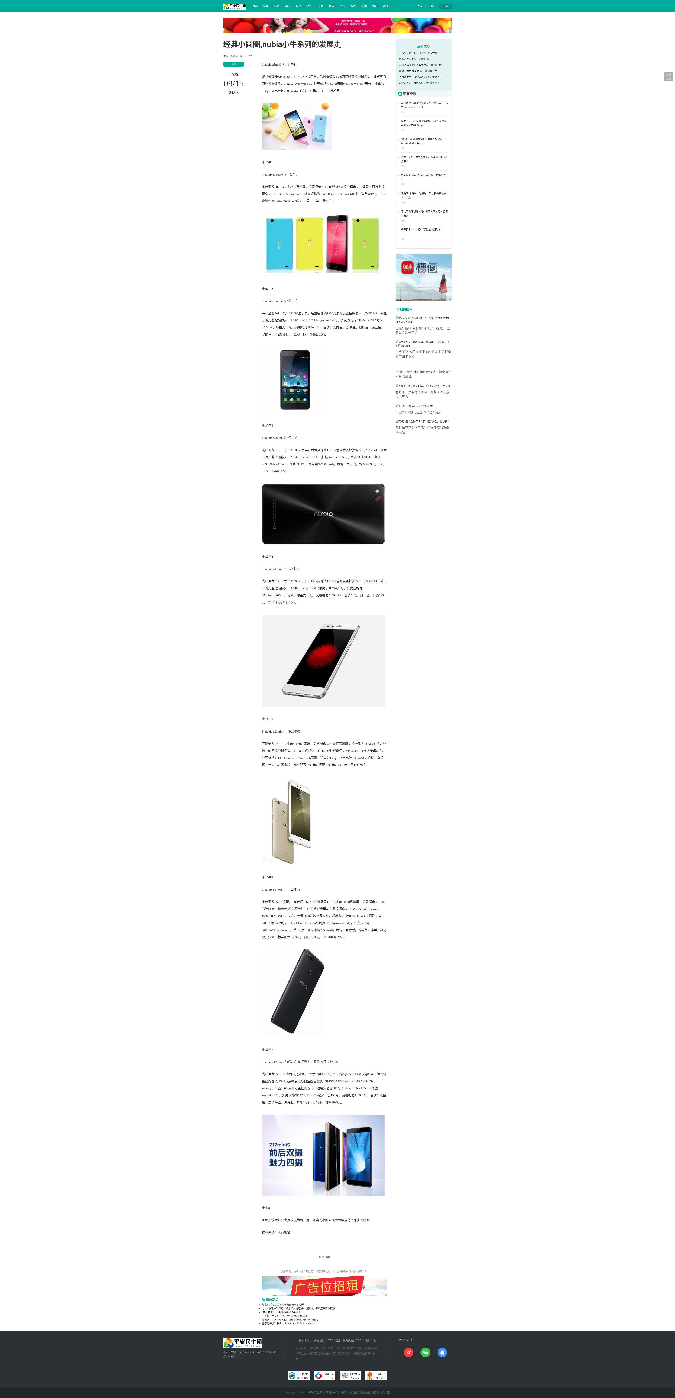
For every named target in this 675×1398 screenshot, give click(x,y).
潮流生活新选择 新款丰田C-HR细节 (418, 71)
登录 (420, 6)
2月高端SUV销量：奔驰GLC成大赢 (418, 53)
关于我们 (304, 1340)
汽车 (309, 6)
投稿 (445, 6)
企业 (342, 6)
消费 (375, 6)
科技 (298, 6)
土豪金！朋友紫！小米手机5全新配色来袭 (284, 1316)
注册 (431, 6)
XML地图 (334, 1340)
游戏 (353, 6)
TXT (359, 1340)
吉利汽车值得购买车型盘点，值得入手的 (421, 65)
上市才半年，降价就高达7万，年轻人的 (420, 77)
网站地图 (349, 1340)
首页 (255, 6)
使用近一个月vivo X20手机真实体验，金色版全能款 (290, 1320)
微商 (386, 6)
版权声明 (370, 1340)
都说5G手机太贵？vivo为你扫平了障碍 (283, 1304)
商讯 (364, 6)
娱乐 (288, 6)
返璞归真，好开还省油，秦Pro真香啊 (419, 83)
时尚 (320, 6)
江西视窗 (284, 1232)
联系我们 (319, 1340)
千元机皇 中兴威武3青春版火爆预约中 (421, 229)
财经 (277, 6)
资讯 (266, 6)
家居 (331, 6)
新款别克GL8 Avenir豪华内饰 (414, 59)
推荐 (403, 202)
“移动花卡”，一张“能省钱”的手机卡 (281, 1312)
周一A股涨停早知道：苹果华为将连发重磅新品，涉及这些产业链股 (298, 1308)
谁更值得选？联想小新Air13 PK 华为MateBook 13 (288, 1323)
